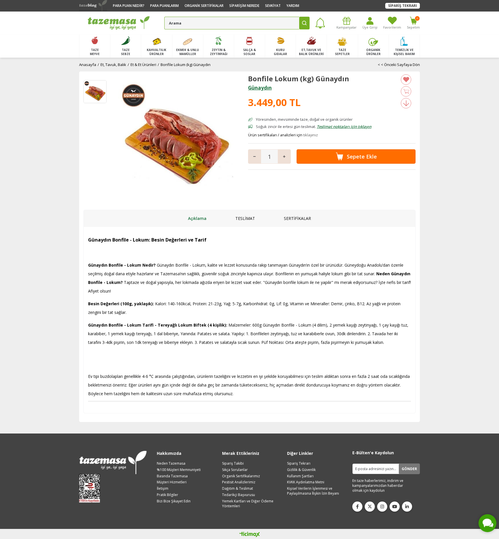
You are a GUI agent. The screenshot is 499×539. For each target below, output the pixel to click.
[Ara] (304, 23)
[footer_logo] (113, 462)
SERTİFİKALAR (297, 218)
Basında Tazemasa (172, 476)
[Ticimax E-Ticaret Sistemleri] (249, 535)
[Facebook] (357, 507)
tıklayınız (310, 134)
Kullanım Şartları (300, 476)
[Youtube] (395, 507)
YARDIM (292, 5)
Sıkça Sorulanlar (235, 470)
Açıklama (197, 218)
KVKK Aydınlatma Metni (305, 482)
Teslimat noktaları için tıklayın (344, 126)
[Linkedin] (407, 507)
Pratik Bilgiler (167, 495)
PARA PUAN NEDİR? (128, 5)
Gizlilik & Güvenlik (301, 470)
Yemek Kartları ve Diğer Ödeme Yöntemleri (247, 503)
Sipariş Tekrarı (298, 463)
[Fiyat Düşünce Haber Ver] (406, 103)
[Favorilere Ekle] (406, 79)
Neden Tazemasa (171, 463)
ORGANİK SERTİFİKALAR (204, 5)
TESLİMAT (245, 218)
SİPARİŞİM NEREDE (244, 5)
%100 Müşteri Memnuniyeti (179, 470)
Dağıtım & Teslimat (237, 488)
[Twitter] (370, 507)
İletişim (162, 488)
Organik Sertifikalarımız (241, 476)
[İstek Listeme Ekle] (406, 91)
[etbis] (91, 488)
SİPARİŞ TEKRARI (402, 5)
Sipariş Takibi (233, 463)
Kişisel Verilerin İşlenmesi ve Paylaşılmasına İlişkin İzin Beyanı (313, 491)
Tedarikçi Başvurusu (238, 495)
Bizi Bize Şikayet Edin (174, 501)
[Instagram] (382, 507)
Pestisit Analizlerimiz (238, 482)
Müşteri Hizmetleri (172, 482)
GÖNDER (409, 468)
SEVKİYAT (273, 5)
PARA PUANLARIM (164, 5)
